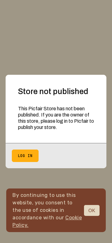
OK (91, 210)
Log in (25, 155)
